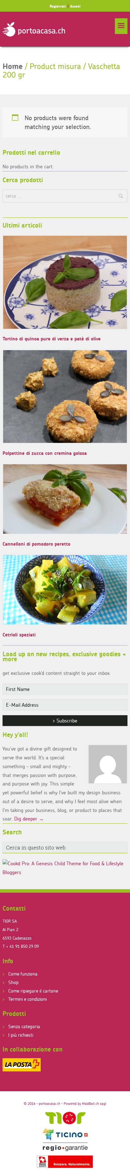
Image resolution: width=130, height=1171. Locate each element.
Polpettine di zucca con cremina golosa (45, 453)
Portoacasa (34, 29)
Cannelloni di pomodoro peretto (36, 544)
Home (13, 66)
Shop (13, 982)
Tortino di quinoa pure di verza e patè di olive (52, 339)
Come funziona (23, 974)
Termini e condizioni (27, 999)
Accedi (75, 6)
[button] (121, 26)
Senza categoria (24, 1026)
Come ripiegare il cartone (33, 991)
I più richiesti (20, 1035)
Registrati (58, 6)
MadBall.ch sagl (94, 1103)
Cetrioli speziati (19, 635)
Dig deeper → (29, 818)
